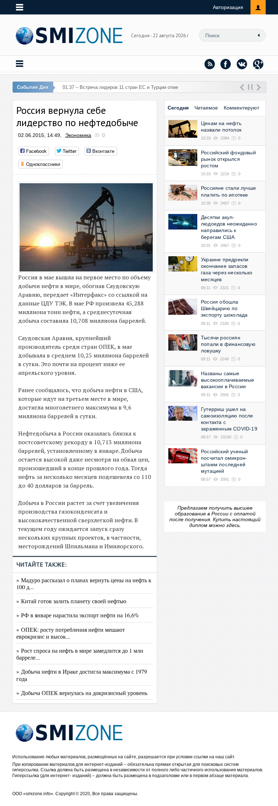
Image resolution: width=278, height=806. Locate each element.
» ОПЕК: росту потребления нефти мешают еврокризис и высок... (70, 633)
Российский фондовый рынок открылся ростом (228, 159)
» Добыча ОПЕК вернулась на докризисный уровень (81, 692)
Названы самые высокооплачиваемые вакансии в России (227, 379)
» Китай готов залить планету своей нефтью (71, 601)
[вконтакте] (242, 64)
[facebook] (225, 64)
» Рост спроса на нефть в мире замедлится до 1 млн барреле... (79, 654)
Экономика (78, 135)
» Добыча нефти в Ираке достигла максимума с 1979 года (81, 675)
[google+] (258, 64)
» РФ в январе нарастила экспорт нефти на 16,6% (77, 615)
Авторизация (228, 7)
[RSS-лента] (209, 64)
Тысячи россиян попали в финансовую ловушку (228, 344)
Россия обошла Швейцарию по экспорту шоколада (224, 308)
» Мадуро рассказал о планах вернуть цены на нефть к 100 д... (83, 583)
